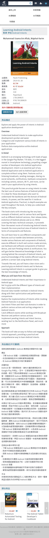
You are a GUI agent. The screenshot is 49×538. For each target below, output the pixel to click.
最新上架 (12, 10)
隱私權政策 (38, 527)
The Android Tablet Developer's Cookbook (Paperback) (35, 517)
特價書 (12, 21)
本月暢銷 (36, 15)
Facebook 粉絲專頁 (7, 527)
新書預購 (36, 10)
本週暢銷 (12, 15)
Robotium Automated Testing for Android (13, 516)
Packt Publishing (20, 77)
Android (16, 103)
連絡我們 (29, 527)
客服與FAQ (20, 527)
